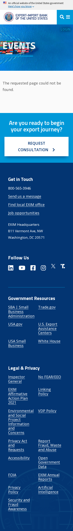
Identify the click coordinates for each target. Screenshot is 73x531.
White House (49, 341)
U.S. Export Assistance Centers (47, 328)
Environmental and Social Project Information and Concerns (21, 421)
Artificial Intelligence (48, 489)
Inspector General (16, 379)
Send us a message (24, 196)
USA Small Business (17, 343)
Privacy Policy (14, 489)
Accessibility (19, 457)
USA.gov (15, 324)
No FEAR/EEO (49, 376)
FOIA (12, 474)
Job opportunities (23, 212)
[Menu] (65, 17)
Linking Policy (44, 391)
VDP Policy (47, 410)
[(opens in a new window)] (10, 268)
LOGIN (66, 29)
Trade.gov (47, 307)
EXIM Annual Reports (48, 477)
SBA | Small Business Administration (21, 311)
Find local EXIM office (26, 204)
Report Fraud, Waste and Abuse (49, 445)
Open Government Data (49, 462)
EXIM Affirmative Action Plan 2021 (18, 396)
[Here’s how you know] (36, 5)
